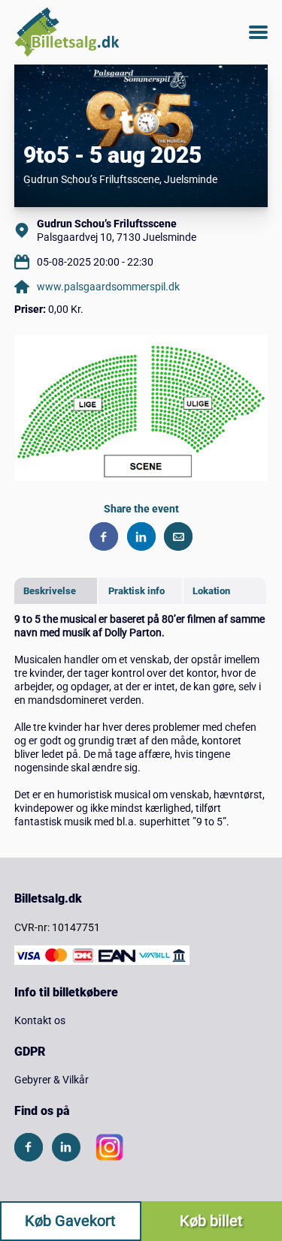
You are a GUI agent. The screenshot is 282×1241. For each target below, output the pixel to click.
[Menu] (258, 32)
